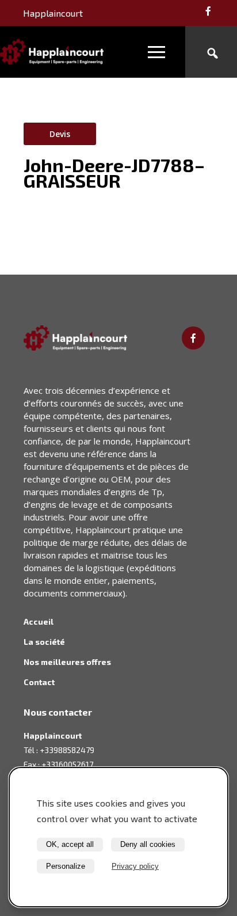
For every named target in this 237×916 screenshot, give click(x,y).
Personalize (65, 866)
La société (44, 642)
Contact (39, 682)
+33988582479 (67, 750)
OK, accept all (70, 844)
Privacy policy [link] (135, 866)
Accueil (38, 621)
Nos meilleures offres (67, 662)
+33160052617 (67, 764)
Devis (59, 133)
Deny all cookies (147, 844)
